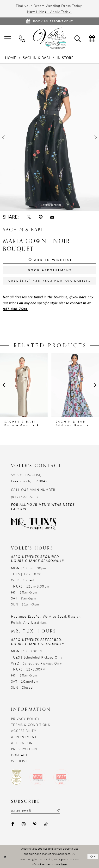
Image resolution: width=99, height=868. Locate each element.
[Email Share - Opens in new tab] (52, 216)
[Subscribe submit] (57, 810)
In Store (65, 57)
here (64, 864)
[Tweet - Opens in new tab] (28, 217)
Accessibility (23, 730)
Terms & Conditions (30, 724)
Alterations (23, 743)
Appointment (24, 737)
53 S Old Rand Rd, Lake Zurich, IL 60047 (29, 478)
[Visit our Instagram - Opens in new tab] (23, 824)
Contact (19, 755)
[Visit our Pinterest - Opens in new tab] (35, 824)
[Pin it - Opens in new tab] (40, 217)
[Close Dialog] (5, 856)
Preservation (24, 749)
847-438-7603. (15, 308)
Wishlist (19, 761)
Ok (93, 856)
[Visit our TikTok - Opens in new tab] (46, 824)
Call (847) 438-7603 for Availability (50, 281)
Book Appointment (50, 270)
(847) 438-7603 (24, 496)
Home (10, 57)
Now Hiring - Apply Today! (49, 11)
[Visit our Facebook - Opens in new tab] (12, 824)
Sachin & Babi (36, 57)
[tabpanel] (49, 137)
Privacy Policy (25, 718)
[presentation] (24, 385)
